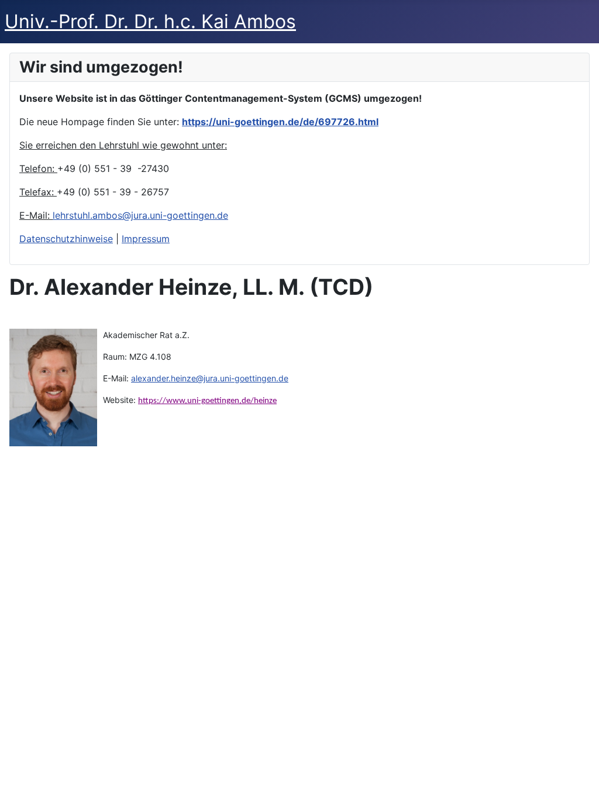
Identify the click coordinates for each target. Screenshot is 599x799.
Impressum (146, 238)
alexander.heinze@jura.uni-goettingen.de (209, 378)
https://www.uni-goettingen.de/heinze (207, 401)
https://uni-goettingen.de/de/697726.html (280, 122)
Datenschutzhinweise (66, 238)
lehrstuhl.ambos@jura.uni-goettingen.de (140, 215)
